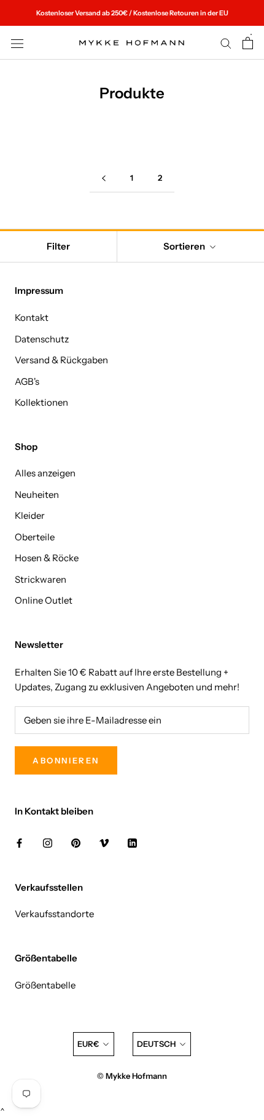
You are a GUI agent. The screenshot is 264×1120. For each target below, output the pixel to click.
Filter (58, 246)
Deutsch (156, 1044)
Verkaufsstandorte (54, 914)
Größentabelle (45, 985)
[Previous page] (104, 178)
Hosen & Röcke (47, 558)
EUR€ (88, 1044)
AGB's (27, 381)
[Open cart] (248, 43)
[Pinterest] (75, 843)
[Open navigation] (17, 42)
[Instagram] (47, 843)
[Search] (225, 43)
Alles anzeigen (45, 473)
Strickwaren (40, 579)
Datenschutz (42, 339)
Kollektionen (41, 402)
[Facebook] (19, 843)
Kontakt (32, 317)
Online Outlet (43, 600)
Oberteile (35, 537)
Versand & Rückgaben (61, 360)
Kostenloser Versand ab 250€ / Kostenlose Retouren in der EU (132, 13)
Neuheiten (37, 494)
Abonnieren (66, 760)
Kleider (30, 515)
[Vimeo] (104, 843)
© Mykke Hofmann (132, 1076)
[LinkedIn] (132, 843)
